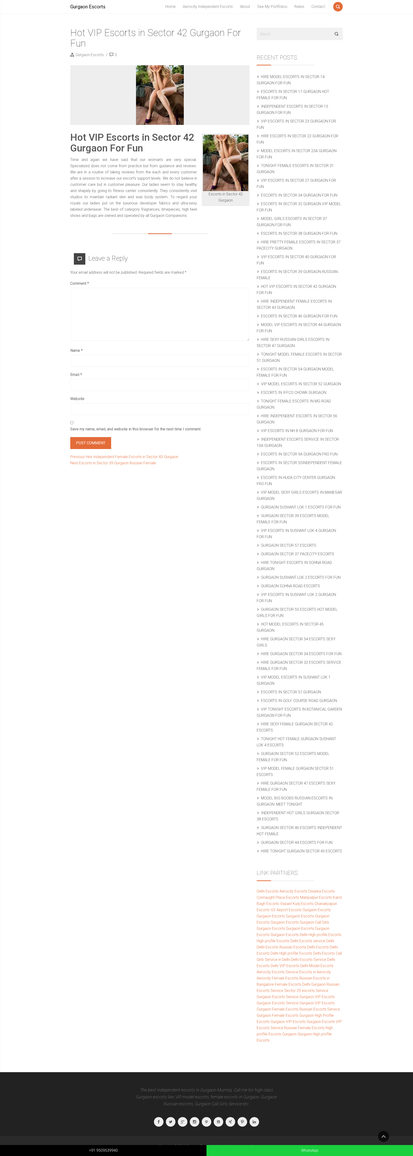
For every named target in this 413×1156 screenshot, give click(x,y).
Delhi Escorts (267, 891)
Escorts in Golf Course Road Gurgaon (299, 700)
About (245, 6)
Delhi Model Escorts (316, 965)
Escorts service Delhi (316, 941)
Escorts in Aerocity (315, 972)
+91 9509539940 (103, 1150)
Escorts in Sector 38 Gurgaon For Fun (299, 233)
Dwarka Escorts (321, 891)
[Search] (338, 5)
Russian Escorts (292, 947)
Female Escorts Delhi (292, 984)
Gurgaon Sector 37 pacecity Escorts (297, 554)
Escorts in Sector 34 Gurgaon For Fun (299, 195)
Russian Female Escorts (304, 1028)
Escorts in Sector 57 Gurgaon (291, 692)
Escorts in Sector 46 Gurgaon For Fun (299, 316)
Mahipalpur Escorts (316, 897)
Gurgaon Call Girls (314, 922)
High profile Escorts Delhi (277, 941)
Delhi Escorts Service (308, 959)
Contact (318, 6)
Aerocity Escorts (293, 891)
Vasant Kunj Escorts (297, 903)
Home (170, 6)
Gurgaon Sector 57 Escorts (288, 545)
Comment (79, 283)
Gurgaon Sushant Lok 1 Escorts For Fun (301, 507)
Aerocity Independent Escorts (208, 6)
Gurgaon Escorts (87, 7)
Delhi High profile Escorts (320, 934)
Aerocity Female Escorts (277, 978)
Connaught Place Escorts (278, 897)
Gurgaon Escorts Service (278, 997)
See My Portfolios (272, 6)
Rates (299, 6)
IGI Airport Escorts (286, 910)
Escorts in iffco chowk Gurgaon (293, 392)
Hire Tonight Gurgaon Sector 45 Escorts (301, 851)
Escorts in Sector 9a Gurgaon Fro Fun (299, 454)
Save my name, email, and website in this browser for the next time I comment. (135, 429)
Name (76, 350)
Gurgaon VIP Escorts (317, 997)
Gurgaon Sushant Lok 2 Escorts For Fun (301, 577)
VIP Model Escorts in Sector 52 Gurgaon (301, 384)
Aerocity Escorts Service (277, 972)
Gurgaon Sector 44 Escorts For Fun (296, 842)
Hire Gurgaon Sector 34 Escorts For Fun (301, 654)
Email (76, 374)
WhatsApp (309, 1150)
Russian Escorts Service (319, 1009)
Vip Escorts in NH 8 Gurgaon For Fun (297, 430)
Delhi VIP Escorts (285, 965)
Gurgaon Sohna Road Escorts (290, 586)
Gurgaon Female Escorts (278, 1009)
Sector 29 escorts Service (306, 990)
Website (77, 398)
